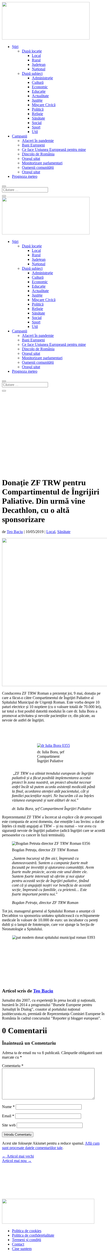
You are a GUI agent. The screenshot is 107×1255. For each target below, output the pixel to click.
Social (37, 123)
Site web (9, 1125)
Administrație (42, 78)
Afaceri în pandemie (38, 140)
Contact (18, 1244)
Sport (36, 127)
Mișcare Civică (43, 105)
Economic (40, 87)
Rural (36, 60)
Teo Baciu (15, 532)
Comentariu (12, 1066)
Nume (8, 1107)
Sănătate (38, 118)
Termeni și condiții (26, 1240)
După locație (32, 51)
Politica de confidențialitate (33, 1235)
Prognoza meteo (24, 176)
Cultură (38, 82)
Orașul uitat (31, 158)
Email (8, 1116)
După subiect (32, 73)
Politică (38, 109)
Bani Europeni (33, 145)
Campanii (19, 136)
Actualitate (40, 96)
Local (36, 55)
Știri (15, 47)
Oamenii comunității (38, 167)
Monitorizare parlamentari (42, 163)
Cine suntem (22, 1249)
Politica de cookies (26, 1231)
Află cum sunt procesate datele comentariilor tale (51, 1145)
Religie (37, 114)
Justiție (37, 100)
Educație (39, 91)
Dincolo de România (38, 154)
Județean (39, 64)
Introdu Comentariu (17, 1134)
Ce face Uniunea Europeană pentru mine (54, 149)
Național (38, 69)
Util (35, 132)
